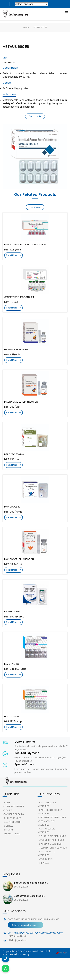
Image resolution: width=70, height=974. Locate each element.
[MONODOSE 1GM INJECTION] (35, 542)
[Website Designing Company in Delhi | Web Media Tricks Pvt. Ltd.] (61, 952)
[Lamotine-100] (35, 646)
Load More (35, 207)
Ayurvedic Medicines (51, 840)
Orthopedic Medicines (52, 817)
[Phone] (5, 958)
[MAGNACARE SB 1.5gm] (35, 332)
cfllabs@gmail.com (18, 940)
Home (26, 27)
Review (8, 810)
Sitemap (9, 830)
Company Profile (14, 806)
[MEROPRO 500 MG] (35, 437)
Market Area (12, 833)
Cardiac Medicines (50, 844)
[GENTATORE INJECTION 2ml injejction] (35, 227)
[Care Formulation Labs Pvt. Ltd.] (13, 14)
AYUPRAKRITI (46, 859)
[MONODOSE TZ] (35, 489)
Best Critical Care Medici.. (29, 896)
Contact (9, 826)
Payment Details (14, 814)
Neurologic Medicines (52, 836)
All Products (12, 822)
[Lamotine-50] (35, 699)
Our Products (12, 818)
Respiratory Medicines (53, 848)
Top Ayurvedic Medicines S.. (31, 882)
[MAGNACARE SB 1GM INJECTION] (35, 384)
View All (44, 863)
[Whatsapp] (5, 968)
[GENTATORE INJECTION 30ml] (35, 280)
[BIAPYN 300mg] (35, 594)
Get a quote (35, 116)
